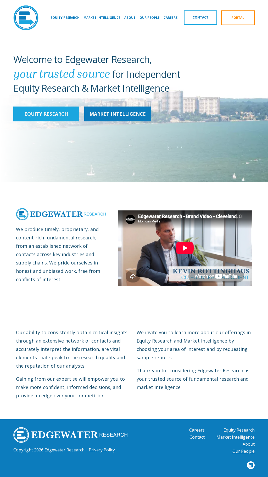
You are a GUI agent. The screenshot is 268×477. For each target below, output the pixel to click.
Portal (237, 17)
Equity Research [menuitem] (239, 430)
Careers (170, 17)
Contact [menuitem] (197, 437)
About (130, 17)
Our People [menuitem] (243, 451)
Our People (149, 17)
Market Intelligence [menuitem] (235, 437)
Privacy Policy (102, 450)
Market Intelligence (101, 17)
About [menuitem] (249, 444)
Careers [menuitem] (197, 430)
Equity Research (65, 17)
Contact (200, 17)
